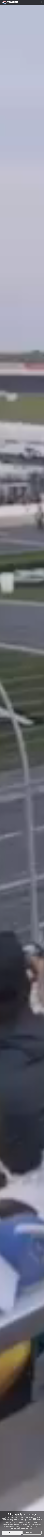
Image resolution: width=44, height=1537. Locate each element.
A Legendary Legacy (22, 1514)
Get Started (11, 1532)
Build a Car (31, 1532)
